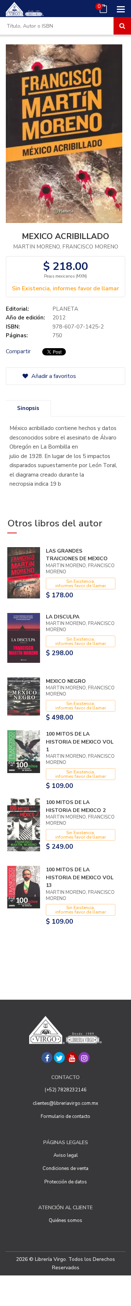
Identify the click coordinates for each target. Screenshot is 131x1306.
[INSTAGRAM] (84, 1057)
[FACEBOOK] (46, 1057)
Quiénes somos (65, 1220)
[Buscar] (122, 26)
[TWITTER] (59, 1057)
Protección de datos (65, 1182)
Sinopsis (28, 408)
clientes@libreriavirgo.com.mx (65, 1103)
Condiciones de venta (65, 1168)
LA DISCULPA (62, 616)
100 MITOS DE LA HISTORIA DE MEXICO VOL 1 (80, 741)
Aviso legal (65, 1155)
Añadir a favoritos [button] (53, 376)
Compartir (18, 351)
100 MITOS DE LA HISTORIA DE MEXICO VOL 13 (80, 877)
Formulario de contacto (65, 1116)
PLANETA (65, 308)
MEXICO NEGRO (66, 681)
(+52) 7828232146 (66, 1090)
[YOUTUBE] (71, 1057)
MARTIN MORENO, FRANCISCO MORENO (65, 246)
